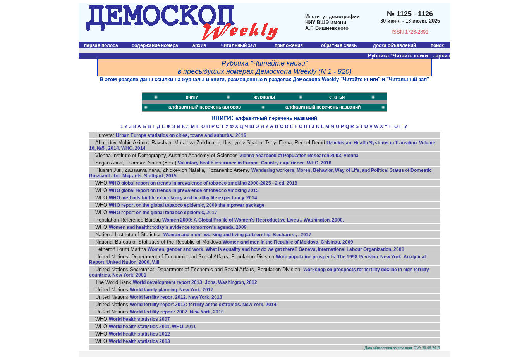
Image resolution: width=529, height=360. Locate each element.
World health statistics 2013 (139, 341)
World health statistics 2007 (139, 319)
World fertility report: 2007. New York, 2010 (177, 312)
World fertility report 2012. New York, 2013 (176, 297)
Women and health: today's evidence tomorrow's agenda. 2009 (178, 227)
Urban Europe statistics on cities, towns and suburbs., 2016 (181, 135)
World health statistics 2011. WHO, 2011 (152, 326)
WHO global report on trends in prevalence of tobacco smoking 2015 (184, 190)
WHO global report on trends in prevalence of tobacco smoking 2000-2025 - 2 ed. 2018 (203, 183)
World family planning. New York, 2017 (171, 289)
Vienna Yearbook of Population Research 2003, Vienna (299, 155)
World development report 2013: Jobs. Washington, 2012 (195, 282)
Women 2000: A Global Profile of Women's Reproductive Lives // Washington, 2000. (253, 220)
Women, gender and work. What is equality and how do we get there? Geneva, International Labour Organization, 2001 (276, 249)
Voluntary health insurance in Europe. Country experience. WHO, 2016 (254, 163)
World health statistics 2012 (139, 334)
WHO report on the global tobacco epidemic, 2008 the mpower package (186, 205)
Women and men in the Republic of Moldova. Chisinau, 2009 (288, 242)
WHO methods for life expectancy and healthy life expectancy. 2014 (183, 198)
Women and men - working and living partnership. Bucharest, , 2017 (237, 234)
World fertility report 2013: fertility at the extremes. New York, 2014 (203, 304)
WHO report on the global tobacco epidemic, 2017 (163, 212)
